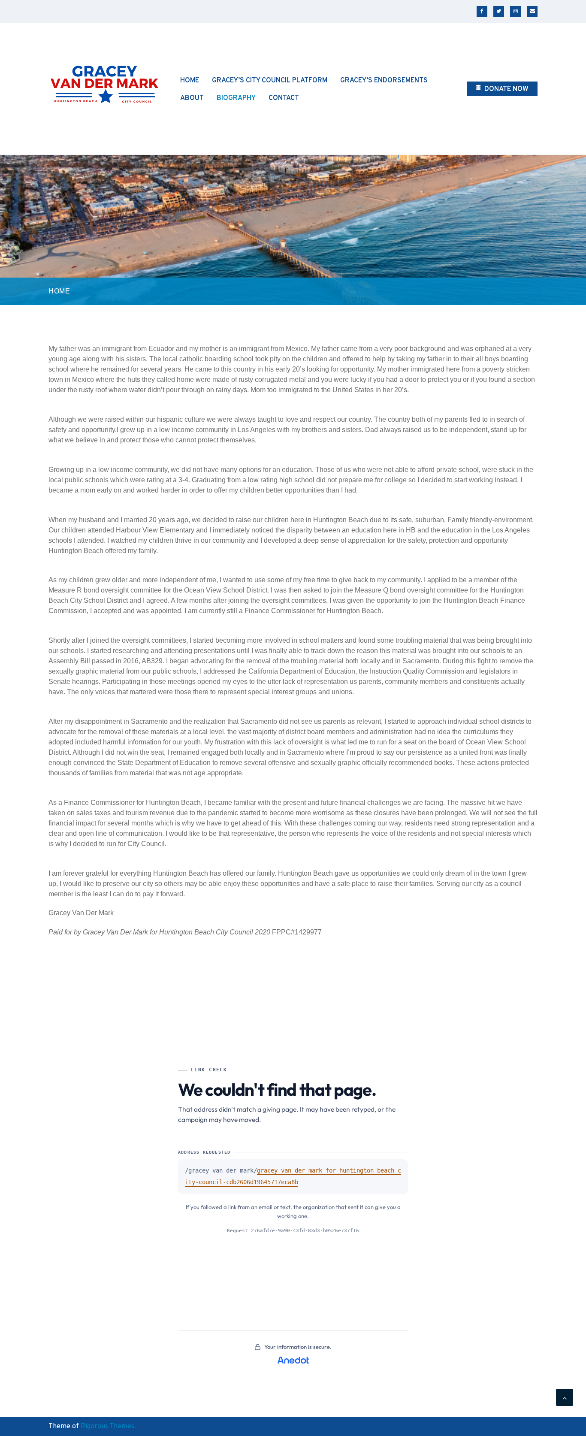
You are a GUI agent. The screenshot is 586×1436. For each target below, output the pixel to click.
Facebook (482, 11)
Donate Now (506, 89)
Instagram (515, 11)
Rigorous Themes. (108, 1426)
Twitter (498, 11)
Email (532, 11)
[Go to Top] (564, 1397)
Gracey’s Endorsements (384, 80)
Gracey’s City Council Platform (269, 80)
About (192, 98)
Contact (284, 98)
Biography (236, 98)
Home (189, 80)
